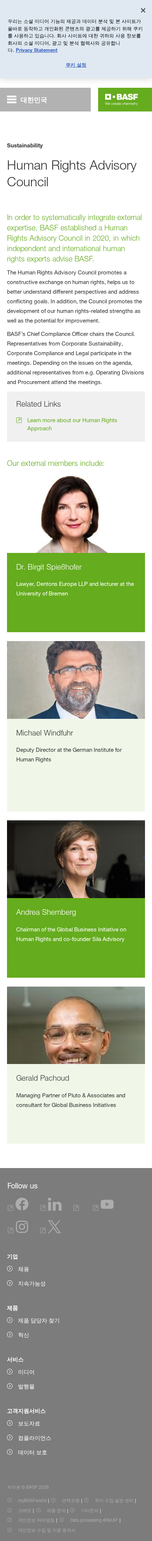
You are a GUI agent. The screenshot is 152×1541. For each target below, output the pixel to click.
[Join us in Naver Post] (77, 1209)
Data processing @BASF (94, 1520)
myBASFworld (32, 1500)
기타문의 (90, 1510)
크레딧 (24, 1510)
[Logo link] (121, 100)
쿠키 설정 (76, 65)
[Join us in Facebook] (18, 1209)
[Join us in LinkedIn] (51, 1209)
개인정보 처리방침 (36, 1520)
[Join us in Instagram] (18, 1231)
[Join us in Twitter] (50, 1231)
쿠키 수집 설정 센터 (114, 1500)
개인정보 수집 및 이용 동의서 (47, 1530)
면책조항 (71, 1500)
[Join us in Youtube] (103, 1209)
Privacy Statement (37, 50)
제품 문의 (56, 1510)
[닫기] (143, 10)
